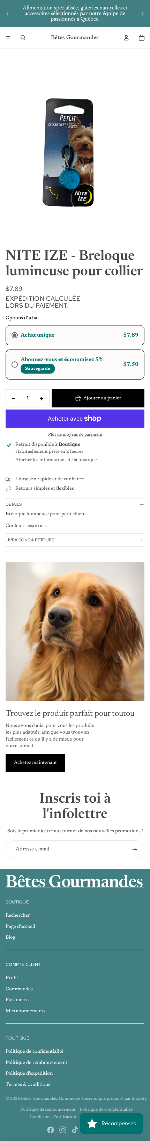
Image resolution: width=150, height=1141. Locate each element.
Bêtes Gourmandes (39, 1099)
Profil (12, 978)
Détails (14, 504)
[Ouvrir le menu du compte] (126, 37)
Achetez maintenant (35, 762)
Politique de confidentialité (34, 1051)
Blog (10, 937)
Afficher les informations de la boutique (56, 460)
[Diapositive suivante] (142, 13)
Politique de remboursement (36, 1062)
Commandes (19, 989)
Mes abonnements (25, 1011)
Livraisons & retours (30, 540)
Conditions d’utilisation (53, 1117)
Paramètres (18, 1000)
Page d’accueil (20, 926)
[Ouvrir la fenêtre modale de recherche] (23, 37)
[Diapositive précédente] (7, 13)
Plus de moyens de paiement (75, 435)
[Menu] (8, 38)
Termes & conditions (28, 1084)
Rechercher (18, 915)
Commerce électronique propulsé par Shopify (103, 1099)
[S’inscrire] (135, 849)
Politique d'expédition (29, 1073)
